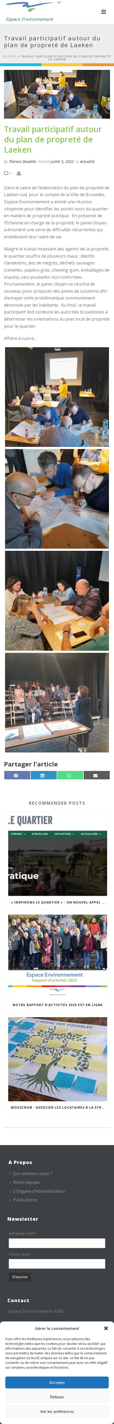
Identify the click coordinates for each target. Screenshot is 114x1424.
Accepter (57, 1382)
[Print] (21, 173)
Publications (25, 1200)
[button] (106, 1328)
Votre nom (19, 1254)
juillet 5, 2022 (62, 161)
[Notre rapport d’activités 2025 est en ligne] (57, 957)
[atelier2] (57, 600)
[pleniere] (57, 702)
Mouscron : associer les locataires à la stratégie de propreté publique (59, 1107)
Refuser (57, 1397)
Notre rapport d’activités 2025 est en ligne (58, 1005)
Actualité (87, 161)
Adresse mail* (22, 1233)
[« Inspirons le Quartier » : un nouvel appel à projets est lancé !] (57, 854)
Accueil (10, 56)
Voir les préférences (57, 1411)
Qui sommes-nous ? (32, 1173)
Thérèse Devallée (22, 161)
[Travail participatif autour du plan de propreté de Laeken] (57, 94)
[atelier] (57, 397)
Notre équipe (26, 1182)
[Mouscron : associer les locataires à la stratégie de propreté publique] (57, 1059)
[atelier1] (57, 499)
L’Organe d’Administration (39, 1191)
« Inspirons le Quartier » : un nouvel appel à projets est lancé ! (59, 902)
